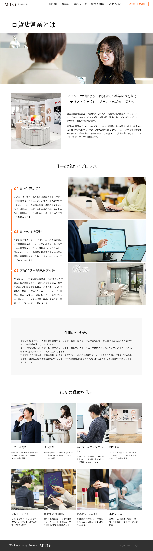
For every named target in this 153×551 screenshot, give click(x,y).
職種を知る (53, 4)
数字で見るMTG (97, 4)
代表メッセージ (80, 4)
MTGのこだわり (115, 4)
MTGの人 (66, 4)
